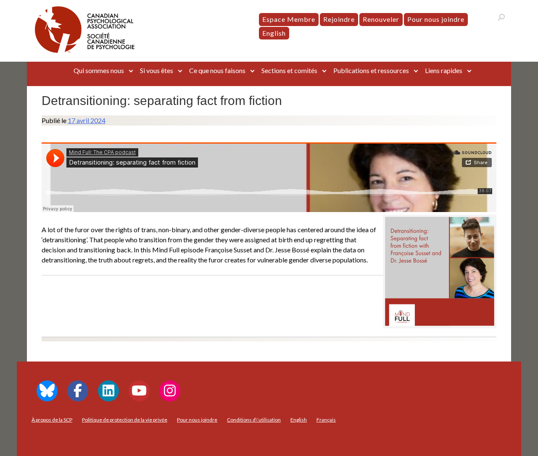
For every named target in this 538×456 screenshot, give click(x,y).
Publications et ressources (371, 70)
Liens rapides (443, 70)
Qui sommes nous (99, 70)
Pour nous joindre (435, 19)
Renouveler (381, 19)
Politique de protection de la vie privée (124, 420)
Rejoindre (339, 19)
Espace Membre (288, 19)
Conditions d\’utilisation (254, 420)
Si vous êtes (156, 70)
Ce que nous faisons (217, 70)
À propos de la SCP (52, 420)
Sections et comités (289, 70)
